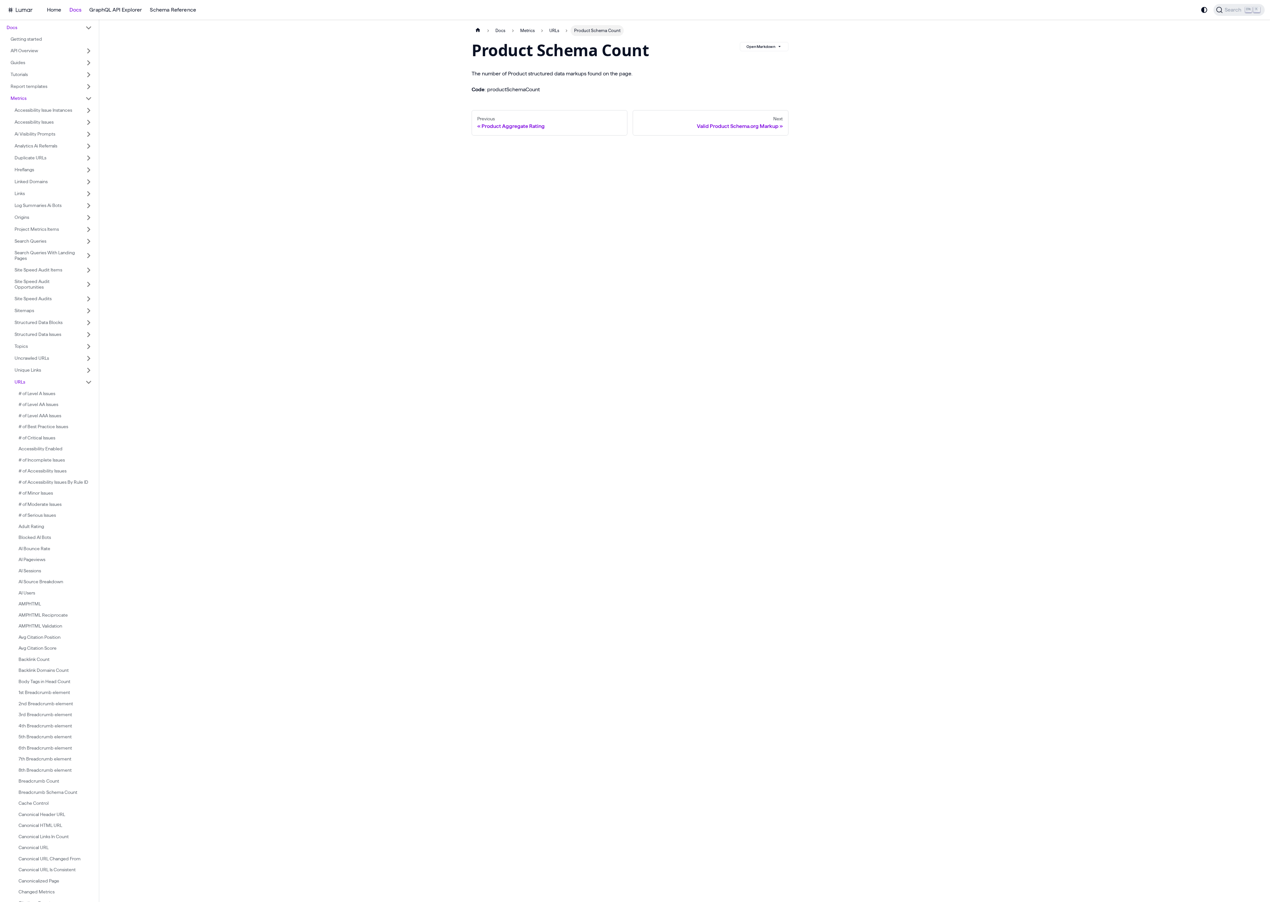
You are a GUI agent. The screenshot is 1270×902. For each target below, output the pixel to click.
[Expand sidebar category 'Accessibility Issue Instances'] (88, 110)
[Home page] (478, 30)
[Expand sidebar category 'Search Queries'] (88, 241)
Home (54, 10)
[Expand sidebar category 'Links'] (88, 193)
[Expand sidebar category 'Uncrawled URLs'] (88, 358)
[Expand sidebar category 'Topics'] (88, 346)
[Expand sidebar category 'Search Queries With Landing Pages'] (88, 256)
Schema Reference (173, 10)
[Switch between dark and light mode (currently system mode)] (1204, 10)
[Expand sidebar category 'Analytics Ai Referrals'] (88, 146)
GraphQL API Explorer (115, 10)
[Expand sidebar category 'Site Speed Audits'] (88, 299)
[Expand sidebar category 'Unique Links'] (88, 370)
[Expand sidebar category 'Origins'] (88, 217)
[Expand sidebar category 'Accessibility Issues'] (88, 122)
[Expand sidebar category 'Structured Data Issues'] (88, 334)
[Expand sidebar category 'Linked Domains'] (88, 182)
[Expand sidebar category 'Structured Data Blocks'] (88, 322)
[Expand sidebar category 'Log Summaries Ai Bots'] (88, 205)
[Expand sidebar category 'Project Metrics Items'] (88, 229)
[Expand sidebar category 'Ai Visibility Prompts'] (88, 134)
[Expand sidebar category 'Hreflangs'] (88, 170)
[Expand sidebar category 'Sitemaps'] (88, 311)
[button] (49, 27)
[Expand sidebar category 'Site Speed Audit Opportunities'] (88, 284)
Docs (75, 10)
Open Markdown (760, 47)
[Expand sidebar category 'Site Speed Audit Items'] (88, 270)
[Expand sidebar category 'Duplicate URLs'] (88, 158)
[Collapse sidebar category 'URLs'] (88, 382)
